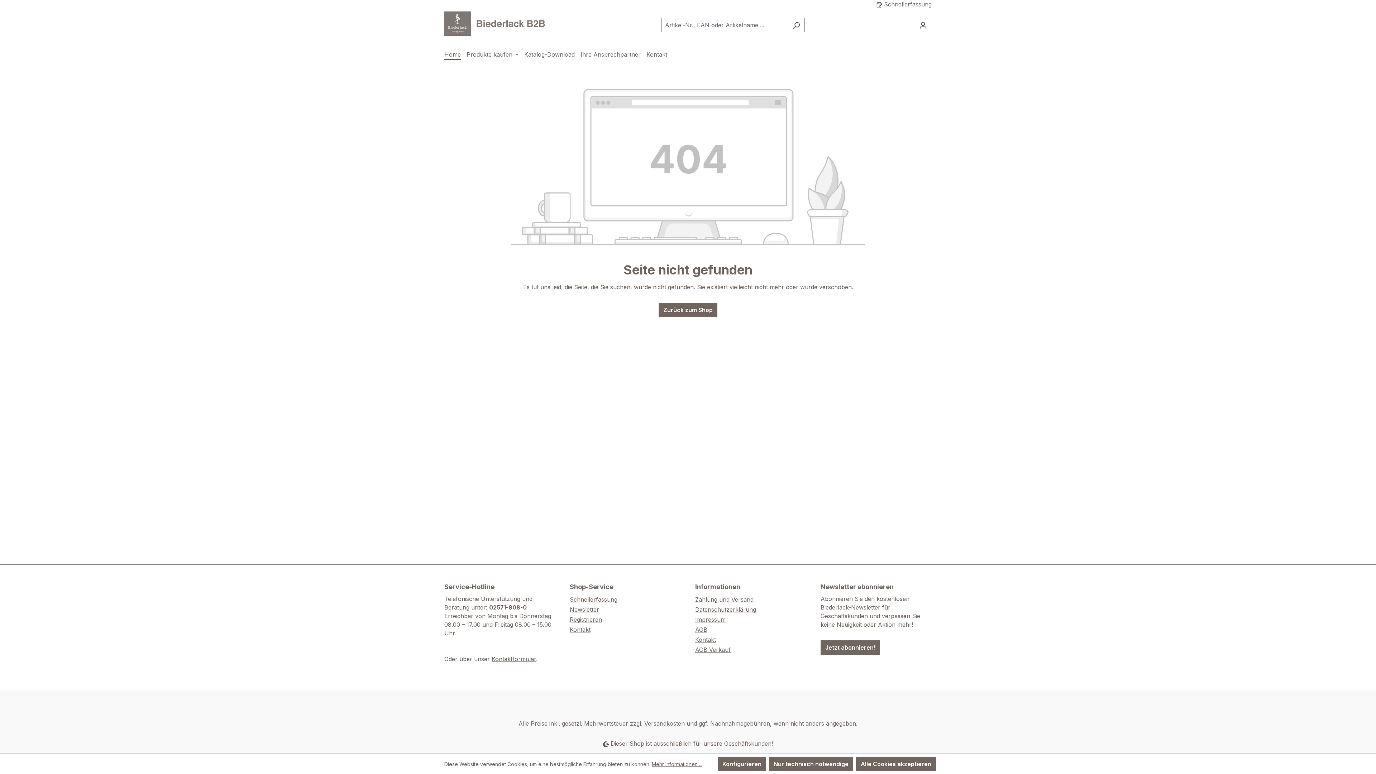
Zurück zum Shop (688, 310)
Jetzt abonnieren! (850, 647)
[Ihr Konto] (923, 25)
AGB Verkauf (713, 649)
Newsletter (584, 609)
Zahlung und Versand (724, 599)
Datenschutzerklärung (725, 609)
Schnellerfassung (907, 4)
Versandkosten (664, 723)
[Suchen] (796, 25)
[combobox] (724, 25)
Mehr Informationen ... (677, 764)
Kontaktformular (514, 659)
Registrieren (586, 619)
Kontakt (580, 629)
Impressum (710, 619)
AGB (701, 629)
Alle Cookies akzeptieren (896, 764)
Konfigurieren (741, 764)
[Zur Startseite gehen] (498, 23)
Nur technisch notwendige (811, 764)
